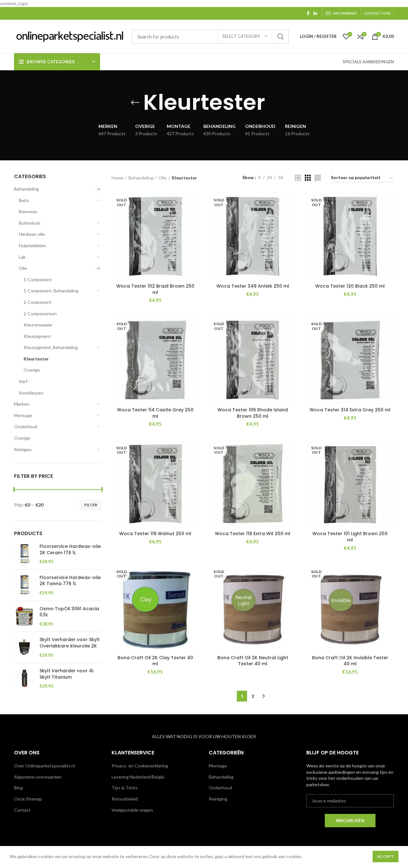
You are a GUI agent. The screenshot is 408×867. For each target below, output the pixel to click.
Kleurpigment (37, 336)
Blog (18, 787)
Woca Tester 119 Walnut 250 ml (155, 533)
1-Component (38, 279)
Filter (91, 504)
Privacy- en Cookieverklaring (140, 765)
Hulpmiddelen (32, 245)
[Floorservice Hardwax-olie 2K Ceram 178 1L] (24, 554)
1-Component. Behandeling (51, 290)
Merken (21, 404)
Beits (24, 200)
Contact (22, 810)
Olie (23, 268)
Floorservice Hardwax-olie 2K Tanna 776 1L (70, 581)
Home (117, 177)
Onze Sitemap (28, 798)
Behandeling (26, 189)
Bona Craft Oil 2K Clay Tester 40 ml (155, 660)
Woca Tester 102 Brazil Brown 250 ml (155, 289)
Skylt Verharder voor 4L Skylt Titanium (67, 674)
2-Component (38, 302)
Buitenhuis (29, 223)
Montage (23, 415)
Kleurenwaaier (38, 324)
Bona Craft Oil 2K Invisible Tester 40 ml (350, 660)
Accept (385, 856)
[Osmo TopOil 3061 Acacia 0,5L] (24, 616)
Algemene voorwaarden (38, 777)
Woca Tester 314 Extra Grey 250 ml (350, 410)
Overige (32, 370)
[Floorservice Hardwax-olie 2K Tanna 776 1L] (24, 585)
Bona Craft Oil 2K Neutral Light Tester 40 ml (252, 660)
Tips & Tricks (125, 787)
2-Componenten (40, 313)
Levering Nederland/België (138, 777)
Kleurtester (36, 358)
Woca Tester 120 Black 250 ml (350, 286)
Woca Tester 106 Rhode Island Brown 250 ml (252, 413)
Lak (22, 257)
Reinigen (23, 449)
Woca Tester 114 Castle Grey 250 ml (155, 413)
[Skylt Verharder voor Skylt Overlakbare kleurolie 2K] (24, 647)
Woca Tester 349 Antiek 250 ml (252, 286)
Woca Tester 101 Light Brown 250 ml (350, 536)
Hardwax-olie (32, 234)
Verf (23, 381)
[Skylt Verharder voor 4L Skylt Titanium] (24, 678)
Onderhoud (25, 426)
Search (280, 36)
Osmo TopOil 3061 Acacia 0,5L (69, 612)
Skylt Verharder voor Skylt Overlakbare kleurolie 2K (70, 643)
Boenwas (28, 211)
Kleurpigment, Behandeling (51, 347)
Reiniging (218, 798)
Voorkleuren (31, 392)
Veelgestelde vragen (132, 810)
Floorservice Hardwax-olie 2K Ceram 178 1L (70, 549)
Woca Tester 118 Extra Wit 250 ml (252, 533)
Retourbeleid (125, 798)
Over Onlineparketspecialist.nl (44, 765)
